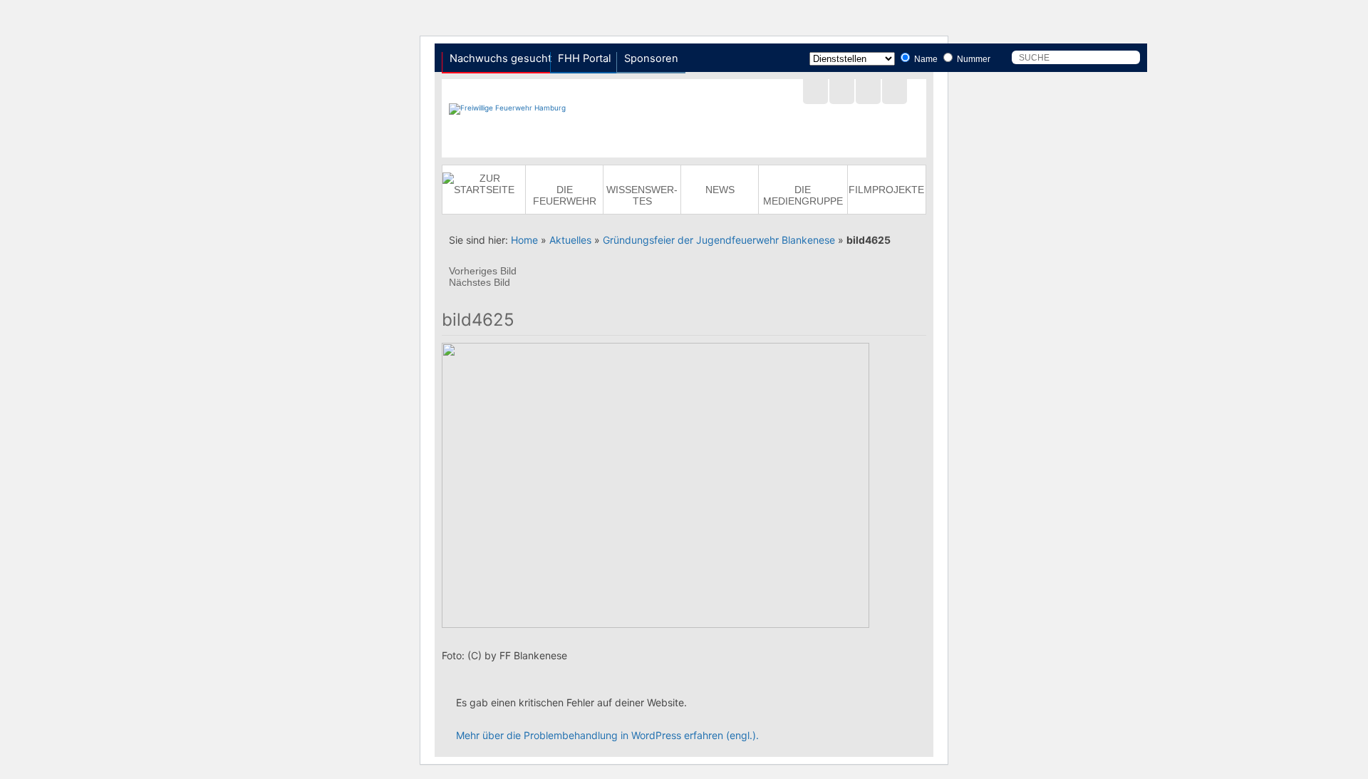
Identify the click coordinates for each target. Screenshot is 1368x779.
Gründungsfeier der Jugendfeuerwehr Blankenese (719, 240)
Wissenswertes (642, 195)
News (720, 189)
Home (524, 240)
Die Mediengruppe (803, 195)
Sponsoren (651, 58)
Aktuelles (570, 240)
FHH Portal (584, 58)
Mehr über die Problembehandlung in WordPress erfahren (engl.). (607, 735)
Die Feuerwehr (564, 195)
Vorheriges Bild (483, 271)
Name (925, 59)
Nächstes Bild (479, 282)
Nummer (972, 59)
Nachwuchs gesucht (500, 58)
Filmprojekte (886, 189)
